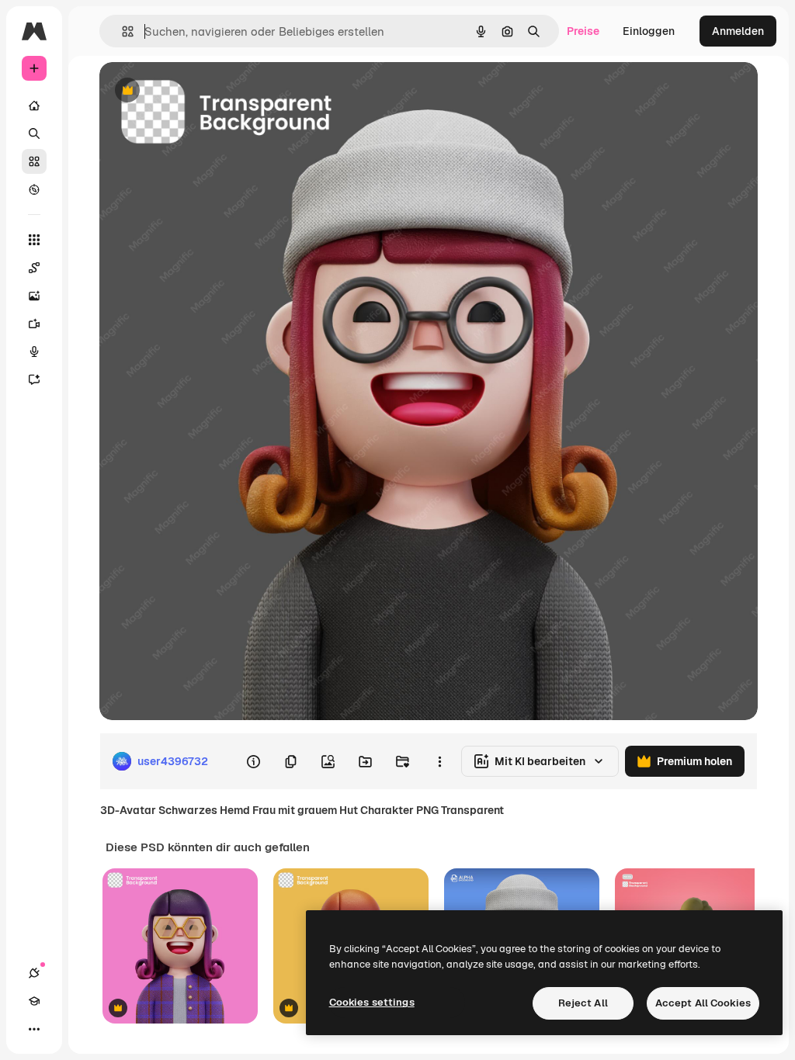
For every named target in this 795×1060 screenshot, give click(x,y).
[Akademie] (34, 1001)
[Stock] (34, 161)
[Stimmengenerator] (34, 351)
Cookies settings (372, 1002)
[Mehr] (34, 1029)
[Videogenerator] (34, 323)
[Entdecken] (34, 189)
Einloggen (649, 31)
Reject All (583, 1003)
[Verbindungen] (34, 973)
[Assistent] (34, 379)
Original (198, 91)
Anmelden (738, 31)
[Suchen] (34, 133)
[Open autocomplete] (121, 31)
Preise (583, 31)
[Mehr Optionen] (439, 761)
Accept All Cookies (703, 1003)
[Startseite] (34, 105)
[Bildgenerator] (34, 295)
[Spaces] (34, 267)
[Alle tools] (34, 239)
